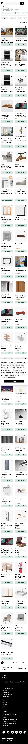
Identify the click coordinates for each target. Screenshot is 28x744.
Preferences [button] (12, 376)
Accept (14, 381)
